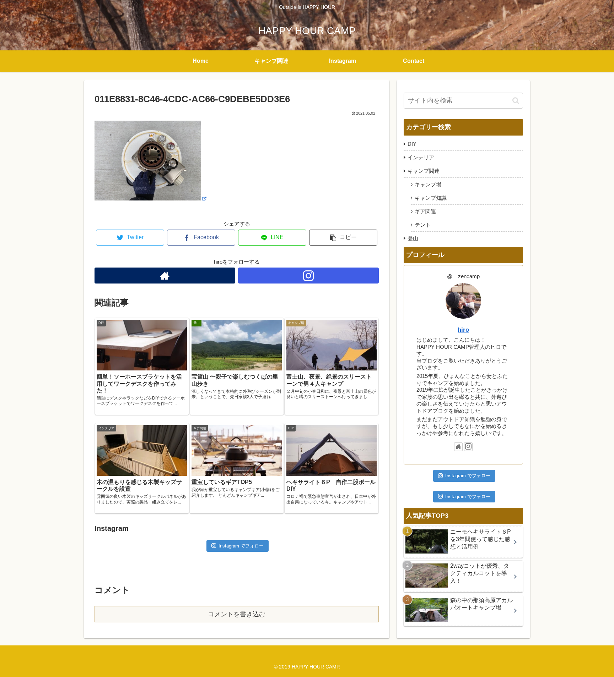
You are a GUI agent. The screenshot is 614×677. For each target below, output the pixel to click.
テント (423, 225)
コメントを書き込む (236, 614)
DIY (412, 144)
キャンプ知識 (431, 198)
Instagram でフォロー (241, 546)
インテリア (421, 157)
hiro (463, 329)
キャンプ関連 (424, 171)
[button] (516, 101)
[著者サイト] (165, 276)
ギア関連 (425, 211)
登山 (413, 238)
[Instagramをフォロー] (308, 276)
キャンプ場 (428, 184)
